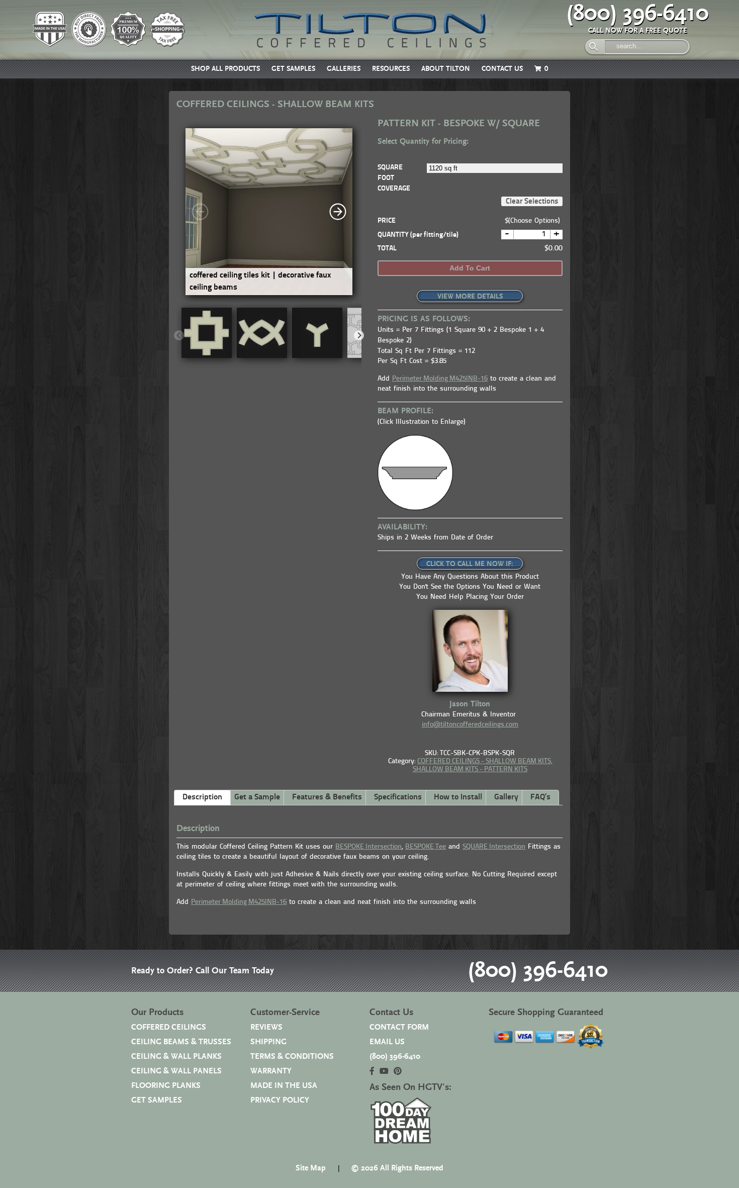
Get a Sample (257, 797)
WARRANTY (271, 1071)
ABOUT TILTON (445, 69)
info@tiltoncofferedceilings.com (470, 724)
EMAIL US (387, 1042)
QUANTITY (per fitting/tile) (418, 235)
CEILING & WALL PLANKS (176, 1056)
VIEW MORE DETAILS (470, 297)
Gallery (506, 797)
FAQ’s (540, 797)
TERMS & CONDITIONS (292, 1056)
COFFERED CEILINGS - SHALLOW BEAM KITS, (484, 761)
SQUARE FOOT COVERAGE (394, 178)
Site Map (311, 1168)
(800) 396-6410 (637, 14)
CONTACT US (502, 69)
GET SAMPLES (293, 69)
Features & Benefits (327, 797)
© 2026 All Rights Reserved (397, 1168)
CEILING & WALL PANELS (176, 1071)
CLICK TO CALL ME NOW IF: (469, 564)
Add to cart (469, 268)
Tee (425, 847)
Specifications (398, 797)
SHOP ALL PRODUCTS (225, 69)
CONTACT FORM (399, 1027)
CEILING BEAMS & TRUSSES (181, 1042)
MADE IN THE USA (283, 1085)
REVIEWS (266, 1027)
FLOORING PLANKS (166, 1085)
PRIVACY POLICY (279, 1100)
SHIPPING (268, 1042)
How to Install (458, 797)
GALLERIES (343, 69)
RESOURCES (391, 69)
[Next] (337, 211)
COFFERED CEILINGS (168, 1027)
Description (202, 797)
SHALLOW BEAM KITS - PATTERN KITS (470, 769)
